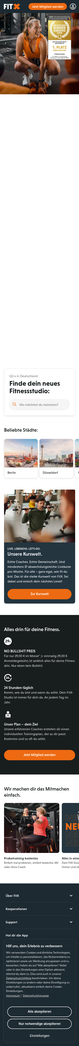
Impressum (13, 995)
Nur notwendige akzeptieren (40, 1024)
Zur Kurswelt (40, 594)
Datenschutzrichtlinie (18, 978)
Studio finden (14, 404)
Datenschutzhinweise (36, 995)
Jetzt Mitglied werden (39, 755)
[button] (39, 1036)
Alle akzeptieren (39, 1011)
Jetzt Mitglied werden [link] (47, 6)
